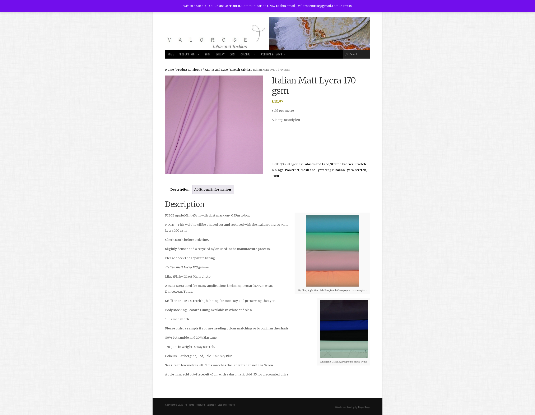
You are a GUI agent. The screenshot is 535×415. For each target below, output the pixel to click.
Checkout (246, 54)
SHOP (208, 54)
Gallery (220, 54)
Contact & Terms (271, 54)
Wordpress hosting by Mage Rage (352, 407)
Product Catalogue (189, 70)
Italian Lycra (344, 170)
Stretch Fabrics (240, 70)
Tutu (275, 176)
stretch (360, 170)
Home (171, 54)
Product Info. (187, 54)
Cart (233, 54)
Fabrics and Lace (216, 70)
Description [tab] (179, 189)
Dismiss (345, 6)
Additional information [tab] (212, 189)
